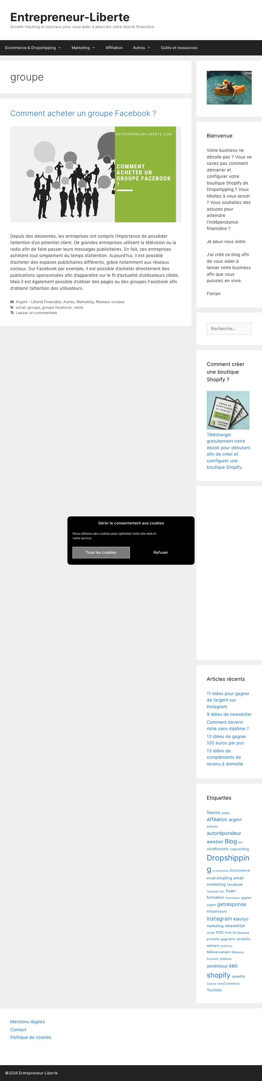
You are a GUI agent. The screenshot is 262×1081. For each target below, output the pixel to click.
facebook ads (215, 891)
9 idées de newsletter (229, 714)
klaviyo (240, 919)
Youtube (214, 989)
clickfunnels (217, 848)
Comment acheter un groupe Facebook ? (83, 113)
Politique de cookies (30, 1037)
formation (215, 897)
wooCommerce (228, 983)
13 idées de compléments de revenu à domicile (225, 757)
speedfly (238, 976)
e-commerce (221, 870)
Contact (18, 1029)
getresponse (231, 904)
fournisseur (232, 898)
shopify (219, 975)
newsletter (235, 925)
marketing (215, 926)
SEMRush (226, 959)
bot (240, 842)
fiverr (231, 890)
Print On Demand (237, 933)
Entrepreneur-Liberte (70, 17)
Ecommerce (240, 870)
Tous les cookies (101, 552)
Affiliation (114, 47)
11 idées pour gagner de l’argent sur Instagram (228, 700)
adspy (225, 813)
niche (211, 933)
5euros (213, 812)
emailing (224, 878)
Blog (231, 841)
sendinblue (217, 966)
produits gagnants (221, 939)
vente (78, 307)
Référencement (218, 952)
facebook (235, 884)
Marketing (81, 47)
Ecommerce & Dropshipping (30, 47)
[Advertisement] (229, 573)
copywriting (239, 849)
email (211, 878)
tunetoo (211, 983)
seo (233, 965)
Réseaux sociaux (110, 302)
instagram (219, 918)
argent (235, 819)
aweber (215, 841)
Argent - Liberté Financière (38, 302)
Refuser (161, 552)
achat (21, 307)
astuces (212, 826)
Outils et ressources (179, 47)
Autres (139, 47)
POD (220, 932)
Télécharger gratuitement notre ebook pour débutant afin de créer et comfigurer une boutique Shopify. (228, 451)
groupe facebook (57, 307)
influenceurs (217, 911)
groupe (34, 307)
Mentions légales (27, 1021)
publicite (226, 946)
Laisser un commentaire (36, 312)
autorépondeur (224, 833)
